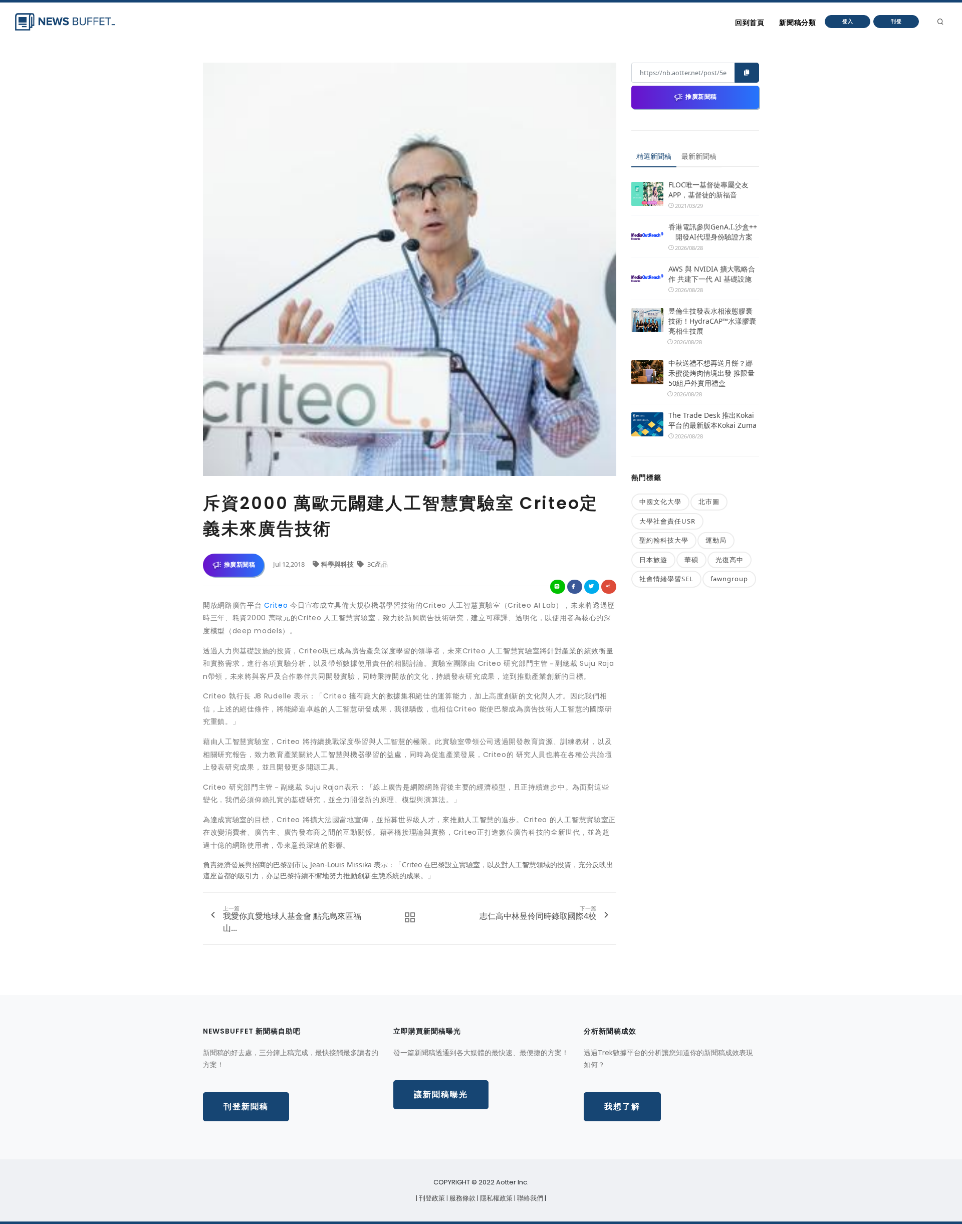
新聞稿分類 (797, 23)
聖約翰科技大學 (663, 540)
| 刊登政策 (431, 1198)
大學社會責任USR (667, 521)
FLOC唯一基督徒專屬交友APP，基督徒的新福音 (708, 189)
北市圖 (708, 501)
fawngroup (729, 578)
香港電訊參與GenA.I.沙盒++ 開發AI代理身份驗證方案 (712, 231)
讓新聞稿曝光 (441, 1094)
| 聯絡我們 (529, 1198)
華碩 (691, 559)
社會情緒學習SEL (666, 578)
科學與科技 (338, 564)
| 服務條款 (461, 1198)
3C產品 (377, 564)
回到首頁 (749, 23)
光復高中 (729, 559)
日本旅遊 (653, 559)
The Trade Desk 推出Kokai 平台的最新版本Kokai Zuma (712, 420)
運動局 (716, 540)
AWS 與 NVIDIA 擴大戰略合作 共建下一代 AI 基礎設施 (711, 274)
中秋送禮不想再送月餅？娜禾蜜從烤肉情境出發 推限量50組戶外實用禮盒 (711, 373)
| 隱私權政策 (495, 1198)
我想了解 (622, 1106)
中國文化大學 (660, 501)
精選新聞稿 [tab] (653, 156)
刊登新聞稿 (246, 1106)
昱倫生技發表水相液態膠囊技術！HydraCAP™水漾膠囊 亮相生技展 (712, 321)
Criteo (276, 605)
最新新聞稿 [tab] (698, 156)
